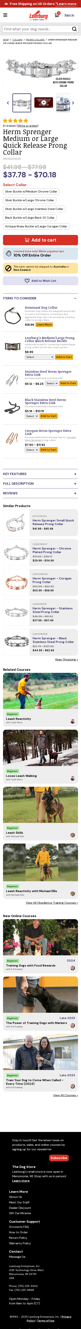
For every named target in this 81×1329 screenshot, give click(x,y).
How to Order (18, 1232)
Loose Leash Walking (21, 776)
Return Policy (18, 1238)
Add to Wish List (43, 281)
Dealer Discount (20, 1208)
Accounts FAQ (19, 1227)
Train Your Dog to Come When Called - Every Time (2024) (34, 1082)
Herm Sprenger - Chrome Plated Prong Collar (52, 550)
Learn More (44, 324)
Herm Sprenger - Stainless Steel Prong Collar (53, 610)
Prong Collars (35, 39)
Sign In (69, 15)
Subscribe (59, 1158)
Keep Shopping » (66, 659)
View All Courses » (65, 1095)
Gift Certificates (20, 1213)
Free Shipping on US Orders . (43, 4)
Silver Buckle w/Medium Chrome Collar (31, 191)
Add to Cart (64, 357)
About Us (15, 1197)
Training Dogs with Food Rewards (31, 965)
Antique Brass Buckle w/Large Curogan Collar (36, 226)
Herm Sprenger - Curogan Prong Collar (52, 580)
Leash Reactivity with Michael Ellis (31, 891)
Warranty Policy (20, 1243)
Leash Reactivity (18, 719)
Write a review (27, 126)
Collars (17, 39)
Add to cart (43, 240)
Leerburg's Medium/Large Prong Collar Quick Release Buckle (50, 339)
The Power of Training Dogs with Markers (36, 1023)
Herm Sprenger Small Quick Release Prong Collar (53, 522)
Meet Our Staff (19, 1202)
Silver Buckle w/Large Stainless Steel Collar (34, 209)
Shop (6, 39)
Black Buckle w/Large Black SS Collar (30, 218)
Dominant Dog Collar (41, 307)
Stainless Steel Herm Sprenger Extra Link (48, 373)
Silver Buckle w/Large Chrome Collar (29, 200)
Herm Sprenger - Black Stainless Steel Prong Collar (53, 640)
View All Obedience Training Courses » (52, 903)
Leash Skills (14, 833)
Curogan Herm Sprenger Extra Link (48, 432)
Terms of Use (45, 1320)
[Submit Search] (74, 29)
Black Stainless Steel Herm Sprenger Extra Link (45, 401)
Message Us (17, 1257)
